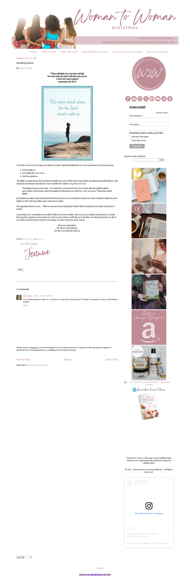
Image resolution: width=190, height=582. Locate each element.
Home (67, 359)
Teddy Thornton (28, 239)
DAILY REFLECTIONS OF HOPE (128, 52)
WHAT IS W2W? (48, 52)
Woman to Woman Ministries (139, 543)
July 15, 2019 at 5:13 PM (43, 296)
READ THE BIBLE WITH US (95, 52)
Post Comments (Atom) (38, 365)
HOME (33, 52)
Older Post (111, 359)
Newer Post (23, 359)
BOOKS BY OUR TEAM (158, 52)
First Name (134, 124)
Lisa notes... (28, 296)
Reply (25, 305)
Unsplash (39, 239)
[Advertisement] (149, 438)
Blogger (100, 568)
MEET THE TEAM (69, 52)
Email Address (136, 115)
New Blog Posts (139, 140)
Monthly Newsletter (140, 137)
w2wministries (161, 543)
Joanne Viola (26, 68)
